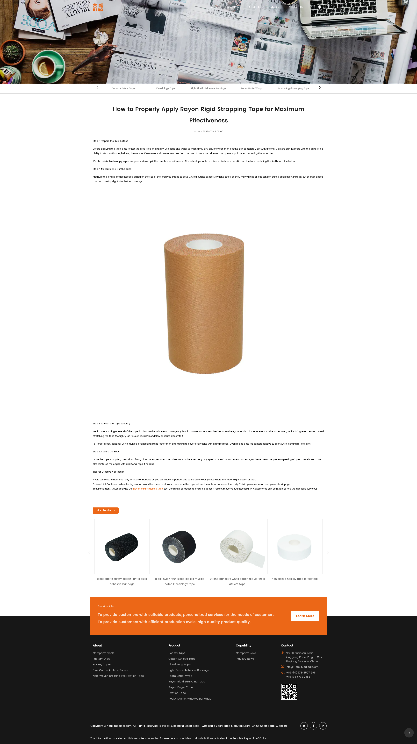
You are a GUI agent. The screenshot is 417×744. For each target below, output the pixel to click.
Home (213, 7)
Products (254, 7)
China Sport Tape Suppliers (269, 726)
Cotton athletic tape (123, 88)
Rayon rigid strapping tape (293, 88)
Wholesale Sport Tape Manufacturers (226, 726)
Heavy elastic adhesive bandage (189, 699)
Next (319, 87)
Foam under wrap (251, 88)
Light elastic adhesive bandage (208, 88)
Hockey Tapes (102, 664)
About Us (233, 7)
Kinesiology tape (165, 88)
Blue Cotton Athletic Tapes (110, 670)
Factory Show (101, 659)
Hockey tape (176, 653)
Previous (97, 87)
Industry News (245, 659)
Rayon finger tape (180, 687)
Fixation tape (177, 693)
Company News (246, 653)
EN (319, 7)
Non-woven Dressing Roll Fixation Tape (118, 676)
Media (275, 7)
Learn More (305, 616)
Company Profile (103, 653)
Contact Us (296, 7)
